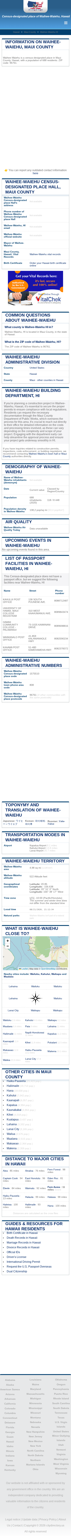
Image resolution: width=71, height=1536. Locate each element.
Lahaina (13, 986)
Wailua (11, 1133)
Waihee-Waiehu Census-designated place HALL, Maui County (33, 186)
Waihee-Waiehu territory (35, 861)
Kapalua (52, 1034)
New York (35, 1446)
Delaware (10, 1422)
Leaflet (24, 968)
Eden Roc (53, 1178)
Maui (32, 380)
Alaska (10, 1384)
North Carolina (35, 1450)
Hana (10, 1090)
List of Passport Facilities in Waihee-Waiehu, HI (28, 563)
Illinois (10, 1451)
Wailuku (34, 974)
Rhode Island (61, 1398)
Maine (35, 1384)
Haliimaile (8, 1034)
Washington (61, 1459)
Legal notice (12, 1519)
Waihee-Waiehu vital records (45, 254)
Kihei (28, 1042)
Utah (61, 1444)
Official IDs (13, 1252)
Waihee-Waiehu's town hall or (45, 453)
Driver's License (16, 1257)
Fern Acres (54, 1187)
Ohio (35, 1469)
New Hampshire (35, 1431)
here (35, 173)
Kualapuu (13, 1119)
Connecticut (10, 1418)
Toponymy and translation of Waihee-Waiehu (33, 810)
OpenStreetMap (48, 968)
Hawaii (16, 32)
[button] (7, 941)
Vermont (61, 1449)
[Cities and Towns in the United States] (35, 6)
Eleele (6, 1188)
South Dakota (61, 1408)
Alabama (10, 1380)
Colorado (10, 1408)
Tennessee (61, 1412)
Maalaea (8, 976)
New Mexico (35, 1441)
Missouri (36, 1412)
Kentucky (10, 1470)
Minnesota (35, 1403)
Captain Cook (10, 1178)
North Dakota (35, 1455)
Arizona (10, 1394)
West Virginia (61, 1464)
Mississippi (35, 1408)
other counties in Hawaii (50, 380)
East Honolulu (32, 1178)
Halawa (52, 1197)
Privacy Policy (48, 1519)
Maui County (30, 32)
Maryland (35, 1389)
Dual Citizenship (17, 1271)
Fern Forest (54, 1169)
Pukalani (52, 1042)
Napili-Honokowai (34, 1032)
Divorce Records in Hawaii (23, 1247)
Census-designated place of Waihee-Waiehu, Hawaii (36, 16)
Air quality (18, 521)
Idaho (10, 1446)
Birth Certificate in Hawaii (22, 1232)
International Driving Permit (23, 1261)
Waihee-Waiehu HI (49, 32)
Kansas (10, 1465)
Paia (27, 1026)
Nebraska (35, 1422)
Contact (17, 1525)
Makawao (8, 1050)
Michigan (35, 1398)
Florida (10, 1427)
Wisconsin (61, 1468)
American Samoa (10, 1389)
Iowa (10, 1460)
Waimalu (29, 1188)
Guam (10, 1436)
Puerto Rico (61, 1393)
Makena (52, 1051)
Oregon (61, 1384)
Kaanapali (8, 1041)
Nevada (35, 1427)
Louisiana (35, 1379)
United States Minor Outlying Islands (61, 1436)
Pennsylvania (61, 1389)
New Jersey (35, 1436)
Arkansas (10, 1398)
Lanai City (13, 1010)
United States (37, 367)
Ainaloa (29, 1171)
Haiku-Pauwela (33, 1050)
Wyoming (61, 1473)
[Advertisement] (35, 115)
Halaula (29, 1197)
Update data (29, 1519)
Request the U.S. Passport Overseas (29, 1266)
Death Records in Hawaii (22, 1237)
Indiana (10, 1455)
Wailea (6, 1060)
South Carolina (61, 1403)
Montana (35, 1417)
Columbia (10, 1413)
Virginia (61, 1454)
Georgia (10, 1432)
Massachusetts (35, 1393)
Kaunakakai (14, 1109)
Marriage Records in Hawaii (24, 1242)
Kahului (45, 974)
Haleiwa (7, 1204)
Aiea (5, 1171)
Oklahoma (61, 1379)
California (10, 1403)
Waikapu (56, 974)
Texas (61, 1417)
